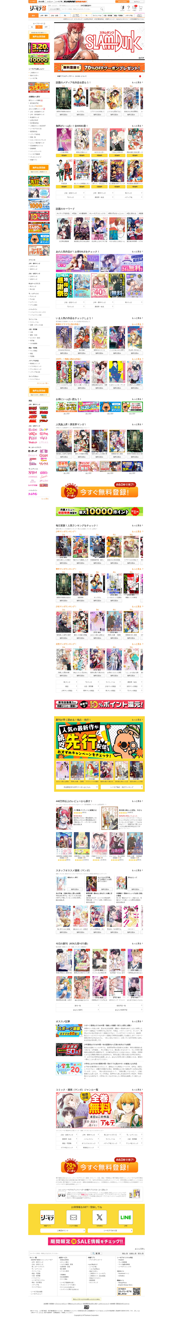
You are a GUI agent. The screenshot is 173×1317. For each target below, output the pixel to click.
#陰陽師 (142, 213)
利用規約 (51, 1303)
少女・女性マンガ (34, 273)
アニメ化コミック (35, 369)
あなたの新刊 (77, 1010)
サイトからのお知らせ (67, 1287)
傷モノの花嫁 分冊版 (81, 454)
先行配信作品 (99, 19)
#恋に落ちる (131, 213)
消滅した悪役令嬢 (63, 672)
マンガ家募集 (123, 1262)
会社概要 (46, 1303)
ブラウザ (79, 1198)
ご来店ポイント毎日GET (38, 126)
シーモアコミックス (75, 15)
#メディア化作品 (63, 213)
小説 (31, 332)
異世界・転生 (99, 197)
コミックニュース (35, 151)
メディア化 (129, 15)
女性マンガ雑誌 (132, 686)
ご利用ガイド (34, 72)
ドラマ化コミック (35, 366)
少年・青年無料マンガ (37, 114)
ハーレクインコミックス (38, 312)
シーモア (33, 1)
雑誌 (31, 353)
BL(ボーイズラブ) (34, 283)
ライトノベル (97, 15)
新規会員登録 (64, 1260)
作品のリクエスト (95, 1278)
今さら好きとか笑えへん (117, 241)
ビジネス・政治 (35, 338)
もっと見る (44, 499)
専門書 (32, 340)
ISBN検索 (112, 1303)
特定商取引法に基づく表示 (90, 1303)
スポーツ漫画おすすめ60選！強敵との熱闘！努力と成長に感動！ (108, 1025)
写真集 (32, 356)
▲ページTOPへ (140, 1249)
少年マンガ (33, 266)
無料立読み (63, 114)
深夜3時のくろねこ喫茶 (81, 856)
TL (86, 15)
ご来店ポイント (62, 1230)
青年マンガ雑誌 (88, 690)
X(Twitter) (122, 1276)
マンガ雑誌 (33, 351)
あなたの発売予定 (121, 1010)
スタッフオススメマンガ (38, 140)
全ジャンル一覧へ (42, 383)
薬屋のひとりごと (99, 350)
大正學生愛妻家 (64, 241)
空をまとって (132, 877)
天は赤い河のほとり (135, 350)
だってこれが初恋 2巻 (99, 973)
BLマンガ (33, 286)
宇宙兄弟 (64, 183)
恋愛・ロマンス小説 (36, 325)
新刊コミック (68, 19)
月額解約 (63, 1274)
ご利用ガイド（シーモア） (97, 1273)
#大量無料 (83, 213)
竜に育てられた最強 (63, 929)
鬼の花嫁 (82, 350)
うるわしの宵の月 (117, 152)
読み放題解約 (64, 1277)
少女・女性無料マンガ (37, 112)
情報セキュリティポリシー (75, 1303)
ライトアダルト (139, 15)
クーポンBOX (64, 1271)
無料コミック (110, 19)
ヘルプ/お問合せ (94, 1269)
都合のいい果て (73, 877)
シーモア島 (58, 1)
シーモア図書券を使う (67, 1282)
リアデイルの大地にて (97, 111)
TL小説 (32, 299)
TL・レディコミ (34, 293)
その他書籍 (33, 343)
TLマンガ (33, 296)
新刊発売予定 (34, 103)
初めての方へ (34, 75)
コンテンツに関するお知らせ (69, 1289)
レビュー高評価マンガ (37, 143)
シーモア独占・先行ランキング (121, 787)
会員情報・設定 (65, 1266)
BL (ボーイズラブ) (110, 1135)
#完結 (74, 213)
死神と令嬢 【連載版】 (135, 856)
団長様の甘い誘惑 (117, 454)
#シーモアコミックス (97, 213)
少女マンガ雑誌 (110, 686)
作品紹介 (121, 1260)
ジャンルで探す (55, 9)
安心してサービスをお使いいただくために (86, 1299)
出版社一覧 (132, 1253)
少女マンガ (33, 276)
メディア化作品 (35, 134)
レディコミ (33, 302)
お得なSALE (89, 19)
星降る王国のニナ (81, 152)
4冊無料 (81, 155)
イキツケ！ (131, 929)
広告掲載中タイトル (137, 19)
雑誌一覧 (125, 1253)
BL (65, 15)
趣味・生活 (33, 335)
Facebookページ (124, 1273)
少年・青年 (44, 15)
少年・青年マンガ (34, 263)
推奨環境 (92, 1280)
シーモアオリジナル (38, 1280)
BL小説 (32, 289)
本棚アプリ (33, 160)
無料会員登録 (122, 1)
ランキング (78, 19)
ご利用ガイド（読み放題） (97, 1276)
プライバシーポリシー (61, 1303)
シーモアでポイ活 (35, 129)
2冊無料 (64, 187)
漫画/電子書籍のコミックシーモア (42, 1260)
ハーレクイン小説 (35, 315)
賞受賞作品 (33, 131)
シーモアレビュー (36, 1294)
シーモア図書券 (35, 154)
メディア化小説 (35, 372)
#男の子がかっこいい (116, 213)
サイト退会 (63, 1279)
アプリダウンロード (95, 1260)
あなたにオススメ (122, 19)
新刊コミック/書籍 (34, 100)
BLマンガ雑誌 (110, 690)
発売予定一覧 (121, 1006)
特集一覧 (33, 137)
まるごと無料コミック (36, 109)
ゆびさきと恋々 (99, 152)
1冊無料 (99, 187)
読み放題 (41, 1)
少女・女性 (54, 15)
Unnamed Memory (64, 350)
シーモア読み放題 (36, 1291)
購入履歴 (63, 1269)
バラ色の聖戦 (64, 152)
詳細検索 (33, 148)
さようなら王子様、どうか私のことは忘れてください (105, 879)
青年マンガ (33, 269)
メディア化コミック (110, 1143)
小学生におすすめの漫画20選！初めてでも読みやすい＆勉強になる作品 (110, 1064)
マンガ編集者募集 (124, 1264)
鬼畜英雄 (80, 597)
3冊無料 (64, 155)
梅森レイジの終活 (131, 597)
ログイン (137, 1)
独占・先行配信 (37, 1282)
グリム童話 (33, 305)
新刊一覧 (78, 1006)
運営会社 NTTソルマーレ (122, 1303)
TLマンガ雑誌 (132, 690)
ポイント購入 (64, 1262)
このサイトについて (103, 1303)
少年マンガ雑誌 (67, 690)
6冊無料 (117, 187)
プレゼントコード (35, 157)
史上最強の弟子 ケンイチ (117, 183)
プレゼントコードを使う (68, 1285)
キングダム (80, 111)
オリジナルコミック (89, 1143)
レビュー (50, 1)
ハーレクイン (33, 309)
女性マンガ (33, 279)
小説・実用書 (108, 15)
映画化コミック (35, 363)
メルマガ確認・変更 (66, 1264)
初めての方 (34, 172)
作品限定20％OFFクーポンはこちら (77, 787)
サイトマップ (93, 1282)
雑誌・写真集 (118, 15)
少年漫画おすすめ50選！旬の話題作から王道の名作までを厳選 (107, 1044)
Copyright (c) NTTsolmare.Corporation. (86, 1315)
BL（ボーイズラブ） (38, 1266)
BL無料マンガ (34, 117)
